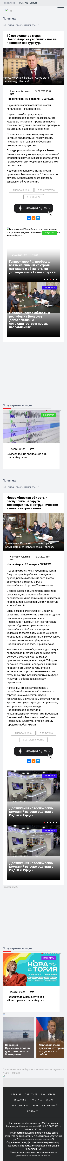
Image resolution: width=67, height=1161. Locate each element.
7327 (32, 992)
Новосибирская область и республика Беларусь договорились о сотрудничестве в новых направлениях (29, 320)
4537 (32, 449)
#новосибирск (21, 190)
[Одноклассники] (33, 218)
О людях (49, 958)
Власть (19, 25)
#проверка (33, 196)
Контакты (33, 1111)
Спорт (50, 1100)
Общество (49, 232)
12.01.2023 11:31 (20, 306)
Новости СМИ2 (10, 887)
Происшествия (19, 1106)
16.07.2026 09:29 (17, 449)
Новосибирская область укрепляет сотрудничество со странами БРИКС (32, 811)
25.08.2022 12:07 (20, 801)
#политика (46, 733)
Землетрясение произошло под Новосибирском (27, 455)
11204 (35, 255)
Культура (36, 1100)
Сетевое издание (28, 1126)
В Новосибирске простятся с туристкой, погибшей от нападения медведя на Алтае (29, 1000)
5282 (34, 306)
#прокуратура (46, 190)
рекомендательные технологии (33, 1155)
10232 (35, 801)
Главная (16, 1094)
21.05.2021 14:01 (20, 255)
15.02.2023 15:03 (43, 91)
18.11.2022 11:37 (20, 856)
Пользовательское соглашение (35, 1139)
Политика (49, 287)
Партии (11, 25)
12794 (35, 856)
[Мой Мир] (38, 218)
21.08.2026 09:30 (17, 992)
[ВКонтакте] (29, 218)
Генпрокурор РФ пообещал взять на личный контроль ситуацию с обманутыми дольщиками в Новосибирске (32, 267)
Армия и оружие (31, 25)
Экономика (48, 1094)
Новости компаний (45, 1106)
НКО (4, 25)
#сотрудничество (33, 739)
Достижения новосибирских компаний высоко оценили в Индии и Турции (31, 866)
